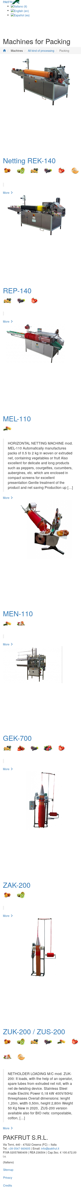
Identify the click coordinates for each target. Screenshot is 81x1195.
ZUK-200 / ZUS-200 (34, 1031)
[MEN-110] (40, 553)
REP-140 (17, 290)
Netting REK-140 (29, 160)
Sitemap (8, 1170)
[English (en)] (20, 10)
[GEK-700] (40, 688)
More (6, 193)
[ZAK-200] (40, 824)
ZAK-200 (16, 885)
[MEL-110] (40, 367)
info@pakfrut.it (50, 1148)
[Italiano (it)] (19, 6)
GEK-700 (17, 738)
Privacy (7, 1177)
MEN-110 (18, 613)
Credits (7, 1185)
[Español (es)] (20, 15)
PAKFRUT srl (11, 2)
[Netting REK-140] (40, 105)
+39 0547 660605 (19, 1148)
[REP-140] (40, 239)
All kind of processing (41, 51)
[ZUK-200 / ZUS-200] (40, 971)
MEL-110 (17, 418)
